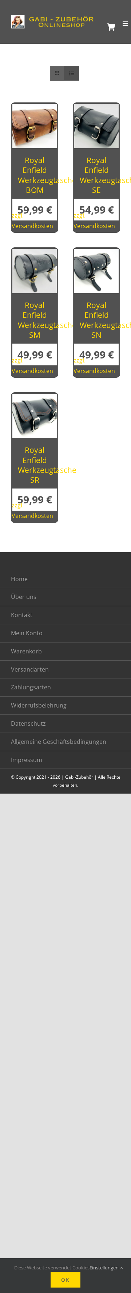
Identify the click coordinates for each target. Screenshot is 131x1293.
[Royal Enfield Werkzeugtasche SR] (34, 399)
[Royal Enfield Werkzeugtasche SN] (96, 254)
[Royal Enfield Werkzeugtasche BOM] (34, 109)
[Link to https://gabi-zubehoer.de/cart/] (109, 27)
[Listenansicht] (71, 73)
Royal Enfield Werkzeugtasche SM (47, 320)
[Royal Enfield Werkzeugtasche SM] (34, 254)
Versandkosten (32, 226)
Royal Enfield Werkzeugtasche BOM (47, 175)
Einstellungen (105, 1267)
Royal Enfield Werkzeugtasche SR (47, 465)
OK (65, 1279)
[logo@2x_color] (54, 18)
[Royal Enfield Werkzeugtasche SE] (96, 109)
